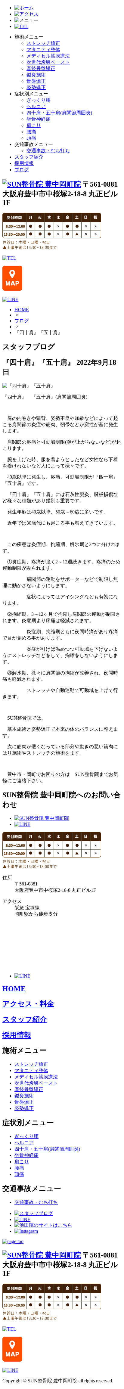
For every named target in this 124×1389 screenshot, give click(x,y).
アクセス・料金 (28, 1004)
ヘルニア (36, 106)
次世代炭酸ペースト (48, 62)
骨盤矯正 (36, 81)
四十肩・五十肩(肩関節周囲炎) (59, 112)
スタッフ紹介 (28, 157)
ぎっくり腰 (38, 100)
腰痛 (31, 131)
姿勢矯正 (36, 87)
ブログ (21, 169)
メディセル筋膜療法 (48, 55)
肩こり (33, 125)
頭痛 (31, 138)
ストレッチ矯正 (43, 43)
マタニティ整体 (43, 49)
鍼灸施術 (36, 74)
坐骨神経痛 (38, 119)
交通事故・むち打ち (48, 150)
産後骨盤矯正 (40, 68)
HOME (21, 309)
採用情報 (24, 163)
